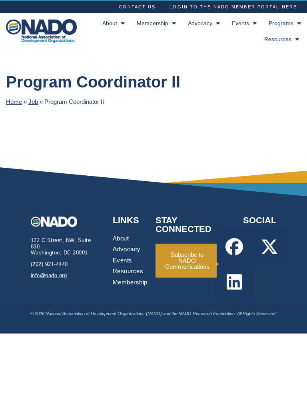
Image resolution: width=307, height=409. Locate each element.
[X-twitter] (269, 246)
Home (14, 101)
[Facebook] (234, 246)
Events (240, 23)
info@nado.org (49, 275)
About (109, 23)
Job (33, 101)
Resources (277, 39)
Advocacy (200, 23)
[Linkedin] (234, 281)
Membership (152, 23)
